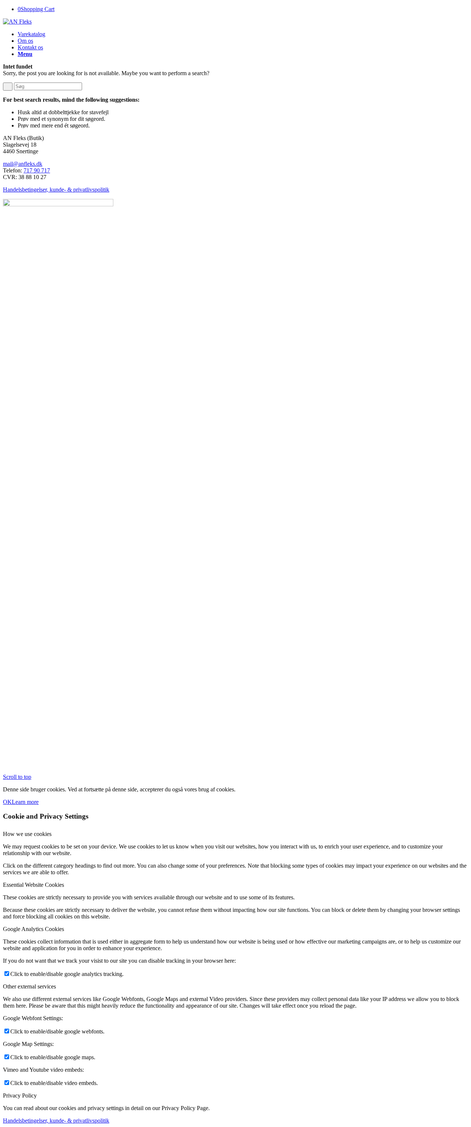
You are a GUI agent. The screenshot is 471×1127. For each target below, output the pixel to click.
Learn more (25, 802)
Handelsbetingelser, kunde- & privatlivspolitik (56, 189)
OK (7, 802)
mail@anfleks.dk (22, 164)
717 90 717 (37, 170)
